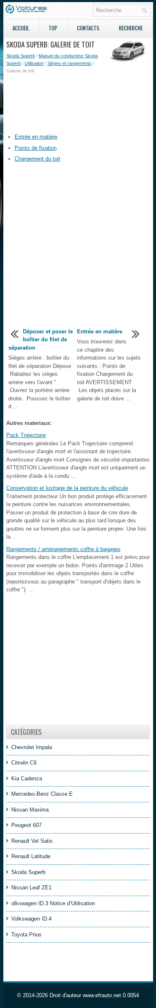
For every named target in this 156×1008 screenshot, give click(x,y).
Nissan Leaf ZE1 (31, 887)
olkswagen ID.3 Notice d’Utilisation (53, 903)
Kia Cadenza (26, 778)
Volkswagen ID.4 (31, 919)
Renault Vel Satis (32, 841)
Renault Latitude (30, 856)
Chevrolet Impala (31, 747)
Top (53, 28)
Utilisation (34, 63)
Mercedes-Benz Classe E (42, 794)
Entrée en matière (36, 137)
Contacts (88, 28)
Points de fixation (36, 148)
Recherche (131, 28)
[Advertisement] (78, 104)
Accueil (20, 28)
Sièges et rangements (69, 63)
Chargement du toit (37, 159)
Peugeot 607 (26, 825)
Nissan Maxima (30, 810)
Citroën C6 (24, 763)
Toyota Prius (26, 934)
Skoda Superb (20, 55)
